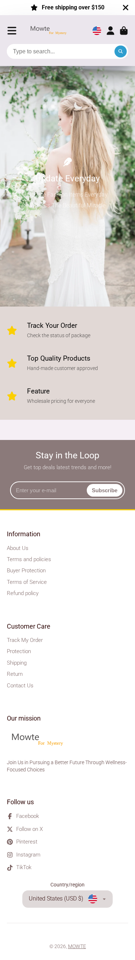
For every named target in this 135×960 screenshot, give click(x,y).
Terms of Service (27, 582)
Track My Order (25, 640)
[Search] (120, 51)
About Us (17, 548)
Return (15, 674)
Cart (124, 30)
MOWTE (77, 946)
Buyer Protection (26, 570)
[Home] (50, 31)
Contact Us (20, 685)
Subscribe (104, 490)
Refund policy (23, 593)
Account (110, 30)
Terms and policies (29, 559)
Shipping (17, 663)
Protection (19, 651)
